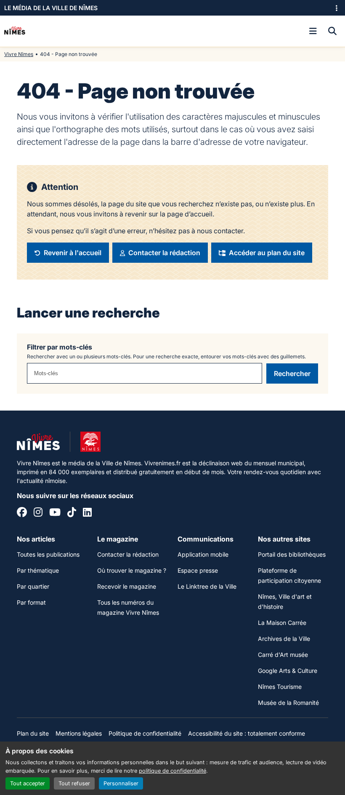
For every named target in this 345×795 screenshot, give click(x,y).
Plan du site (33, 733)
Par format (31, 602)
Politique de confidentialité (145, 733)
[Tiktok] (71, 513)
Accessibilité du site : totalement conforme (246, 733)
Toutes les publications (48, 554)
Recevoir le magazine (126, 586)
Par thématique (38, 570)
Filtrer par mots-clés (59, 347)
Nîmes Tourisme (280, 686)
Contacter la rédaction (128, 554)
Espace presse (198, 570)
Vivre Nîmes (18, 54)
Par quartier (33, 586)
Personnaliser (121, 783)
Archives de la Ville (284, 638)
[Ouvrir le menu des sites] (336, 8)
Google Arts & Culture (287, 670)
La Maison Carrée (282, 622)
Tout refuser (74, 783)
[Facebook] (22, 513)
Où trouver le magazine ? (131, 570)
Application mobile (203, 554)
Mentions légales (79, 733)
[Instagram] (38, 513)
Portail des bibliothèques (292, 554)
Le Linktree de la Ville (207, 586)
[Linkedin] (87, 513)
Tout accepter (27, 783)
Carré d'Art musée (283, 654)
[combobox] (144, 373)
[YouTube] (55, 513)
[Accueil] (14, 31)
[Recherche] (332, 31)
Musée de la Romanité (288, 702)
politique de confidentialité (172, 771)
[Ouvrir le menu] (313, 31)
